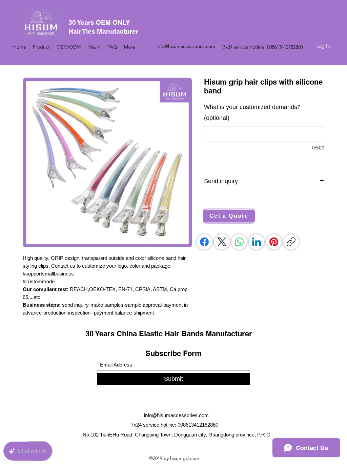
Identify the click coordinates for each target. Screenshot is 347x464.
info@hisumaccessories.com (186, 46)
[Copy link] (291, 242)
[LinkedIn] (256, 242)
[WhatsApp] (239, 242)
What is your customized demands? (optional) (252, 112)
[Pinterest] (274, 242)
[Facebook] (204, 242)
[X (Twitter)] (222, 242)
